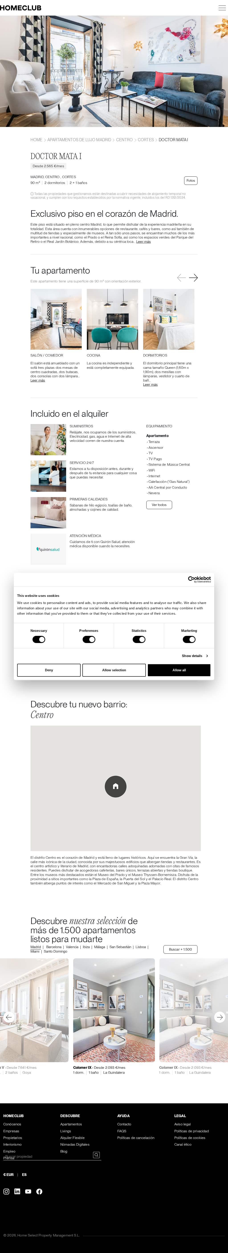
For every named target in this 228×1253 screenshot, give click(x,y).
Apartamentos (71, 1124)
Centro (124, 139)
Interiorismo (12, 1144)
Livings (65, 1131)
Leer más (143, 241)
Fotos (191, 180)
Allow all (179, 670)
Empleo (9, 1151)
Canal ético (182, 1144)
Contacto (124, 1124)
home (37, 139)
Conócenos (12, 1124)
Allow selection (114, 670)
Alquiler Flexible (72, 1138)
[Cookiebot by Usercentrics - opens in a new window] (191, 579)
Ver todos (159, 505)
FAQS (121, 1131)
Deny (49, 670)
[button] (193, 278)
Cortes (146, 139)
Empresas (11, 1131)
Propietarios (12, 1138)
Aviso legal (182, 1124)
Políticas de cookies (189, 1138)
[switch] (89, 639)
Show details (192, 656)
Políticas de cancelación (135, 1138)
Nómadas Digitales (75, 1144)
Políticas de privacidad (191, 1131)
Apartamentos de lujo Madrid (79, 139)
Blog (63, 1151)
